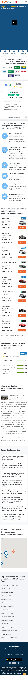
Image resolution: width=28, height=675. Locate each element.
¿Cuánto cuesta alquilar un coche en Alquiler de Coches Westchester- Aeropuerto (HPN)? (13, 457)
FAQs (6, 654)
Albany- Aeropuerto (7, 609)
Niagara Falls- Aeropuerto (9, 630)
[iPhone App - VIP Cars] (18, 659)
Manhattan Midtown (7, 596)
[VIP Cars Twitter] (13, 663)
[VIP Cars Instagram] (18, 663)
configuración (17, 673)
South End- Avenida (7, 606)
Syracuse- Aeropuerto (8, 616)
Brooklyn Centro (6, 599)
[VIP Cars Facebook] (10, 663)
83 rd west (5, 623)
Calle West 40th (6, 634)
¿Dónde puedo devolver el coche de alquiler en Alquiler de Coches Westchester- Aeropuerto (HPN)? (12, 508)
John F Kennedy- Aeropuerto (10, 585)
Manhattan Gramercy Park (9, 637)
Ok (24, 673)
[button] (13, 551)
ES (18, 2)
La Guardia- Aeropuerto (8, 589)
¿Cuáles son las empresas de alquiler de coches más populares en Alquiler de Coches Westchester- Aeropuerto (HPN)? (13, 466)
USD (22, 2)
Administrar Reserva (18, 654)
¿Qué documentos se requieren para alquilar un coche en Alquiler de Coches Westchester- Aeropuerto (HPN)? (13, 483)
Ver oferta (22, 227)
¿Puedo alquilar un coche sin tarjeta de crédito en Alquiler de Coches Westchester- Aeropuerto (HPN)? (12, 491)
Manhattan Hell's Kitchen (9, 627)
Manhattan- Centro (7, 613)
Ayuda (10, 654)
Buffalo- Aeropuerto (7, 592)
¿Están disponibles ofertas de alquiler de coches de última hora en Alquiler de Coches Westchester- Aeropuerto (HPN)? (12, 500)
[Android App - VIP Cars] (10, 659)
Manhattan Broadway (8, 603)
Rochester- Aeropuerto (8, 620)
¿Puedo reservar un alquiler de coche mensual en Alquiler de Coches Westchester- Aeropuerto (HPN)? (13, 474)
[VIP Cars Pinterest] (15, 663)
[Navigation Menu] (26, 2)
